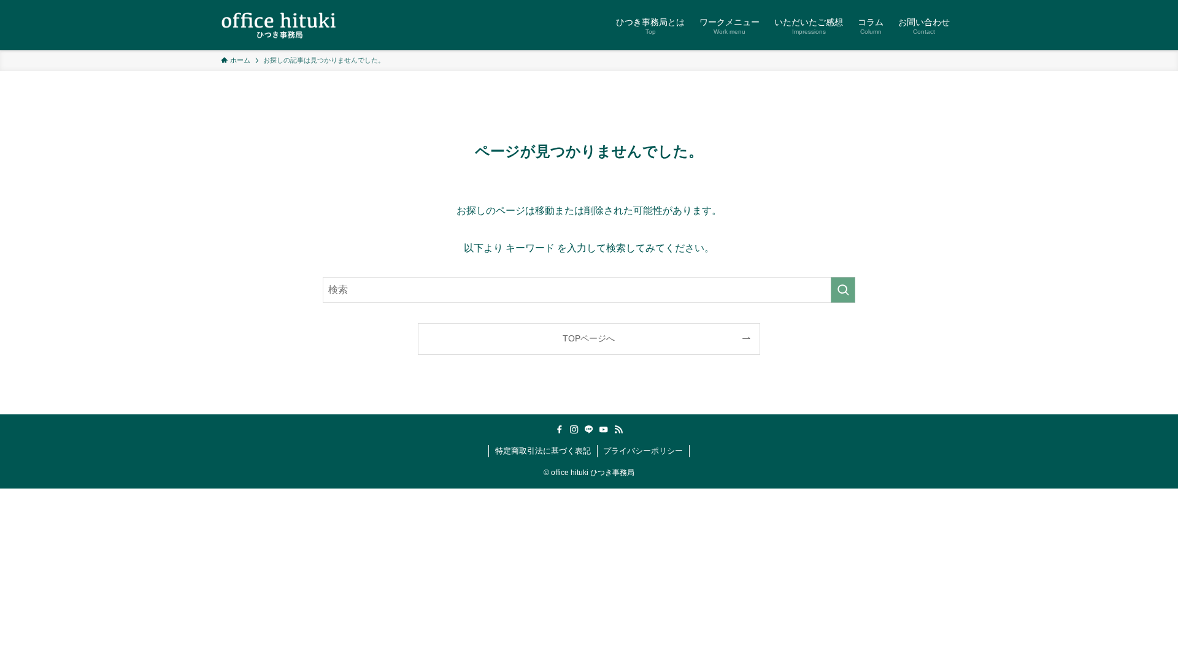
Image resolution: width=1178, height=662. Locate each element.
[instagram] (574, 429)
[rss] (618, 429)
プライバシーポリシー (643, 450)
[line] (589, 429)
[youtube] (603, 429)
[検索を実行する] (843, 290)
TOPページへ (589, 338)
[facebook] (559, 429)
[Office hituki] (278, 25)
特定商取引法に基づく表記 (543, 450)
